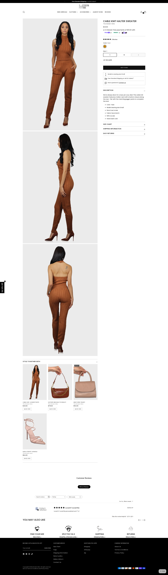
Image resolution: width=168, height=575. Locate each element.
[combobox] (58, 496)
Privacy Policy (119, 553)
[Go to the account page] (140, 12)
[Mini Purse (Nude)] (86, 382)
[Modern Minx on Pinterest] (27, 554)
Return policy (57, 556)
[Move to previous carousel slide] (139, 520)
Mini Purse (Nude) (79, 402)
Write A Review (84, 487)
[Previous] (65, 1)
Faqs (55, 550)
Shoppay (87, 547)
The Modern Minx (109, 24)
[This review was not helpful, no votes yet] (131, 516)
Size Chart (56, 547)
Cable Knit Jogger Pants (31, 402)
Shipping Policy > (99, 537)
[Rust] (104, 46)
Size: (105, 51)
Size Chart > (37, 537)
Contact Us (57, 562)
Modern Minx (36, 567)
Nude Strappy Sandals (30, 451)
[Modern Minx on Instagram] (29, 554)
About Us (118, 547)
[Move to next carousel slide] (143, 520)
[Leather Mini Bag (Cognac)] (60, 382)
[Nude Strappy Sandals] (35, 431)
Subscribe (47, 548)
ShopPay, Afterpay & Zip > (68, 537)
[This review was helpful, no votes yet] (128, 516)
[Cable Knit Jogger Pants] (35, 382)
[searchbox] (41, 496)
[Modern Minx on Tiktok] (32, 554)
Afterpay (87, 550)
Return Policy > (131, 537)
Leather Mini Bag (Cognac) (57, 402)
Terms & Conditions (121, 550)
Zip (85, 553)
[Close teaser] (5, 281)
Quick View (27, 409)
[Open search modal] (23, 12)
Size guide (109, 60)
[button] (2, 287)
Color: (107, 43)
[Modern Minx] (84, 6)
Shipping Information (60, 553)
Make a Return (58, 559)
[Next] (103, 1)
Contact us (122, 83)
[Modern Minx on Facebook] (24, 554)
